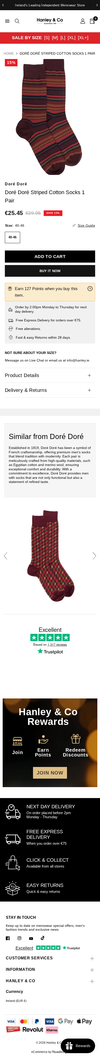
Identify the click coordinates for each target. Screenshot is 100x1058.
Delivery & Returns (26, 390)
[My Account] (82, 21)
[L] (62, 37)
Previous (5, 555)
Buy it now (50, 271)
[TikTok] (46, 938)
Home (9, 53)
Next (94, 555)
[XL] (71, 37)
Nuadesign (60, 1052)
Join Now (50, 772)
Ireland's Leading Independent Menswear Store (50, 5)
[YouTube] (34, 938)
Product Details (22, 375)
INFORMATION (20, 969)
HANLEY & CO (20, 981)
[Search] (16, 21)
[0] (91, 21)
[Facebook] (11, 938)
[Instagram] (22, 938)
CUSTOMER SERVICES (29, 958)
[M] (55, 37)
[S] (47, 37)
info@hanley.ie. (78, 360)
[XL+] (83, 37)
